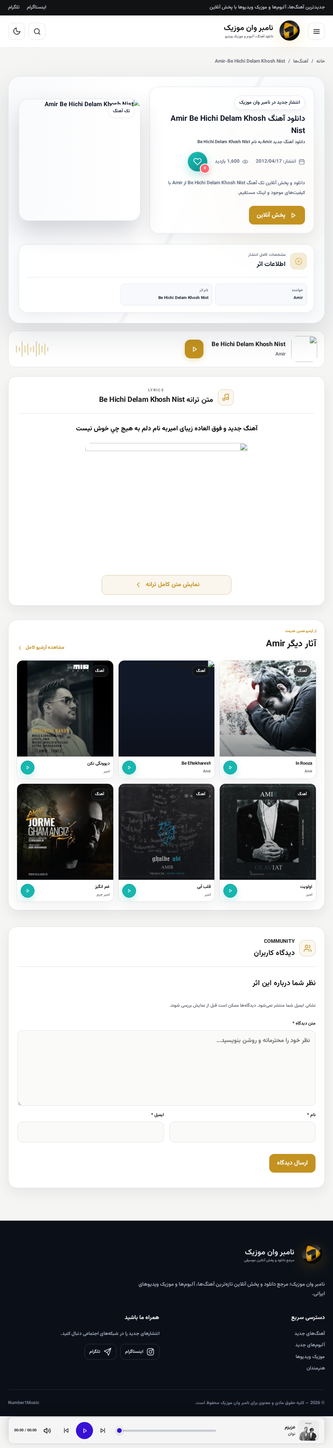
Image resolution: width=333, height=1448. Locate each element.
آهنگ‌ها (300, 61)
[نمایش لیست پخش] (308, 1430)
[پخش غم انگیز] (28, 891)
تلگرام (13, 7)
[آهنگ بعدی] (103, 1430)
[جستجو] (36, 31)
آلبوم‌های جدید (310, 1345)
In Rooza (304, 763)
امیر (107, 771)
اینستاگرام (36, 7)
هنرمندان (316, 1368)
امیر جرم (103, 895)
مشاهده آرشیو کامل (45, 647)
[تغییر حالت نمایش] (16, 31)
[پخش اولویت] (230, 891)
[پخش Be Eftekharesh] (129, 767)
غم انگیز (102, 886)
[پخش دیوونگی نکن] (28, 767)
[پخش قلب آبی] (129, 891)
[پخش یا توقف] (84, 1430)
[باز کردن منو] (316, 31)
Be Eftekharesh (196, 763)
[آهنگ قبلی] (66, 1430)
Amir (308, 771)
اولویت (306, 886)
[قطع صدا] (47, 1430)
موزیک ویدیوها (310, 1357)
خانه (320, 61)
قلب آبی (204, 886)
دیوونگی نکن (98, 763)
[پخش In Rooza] (230, 767)
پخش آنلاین (271, 215)
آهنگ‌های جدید (309, 1333)
